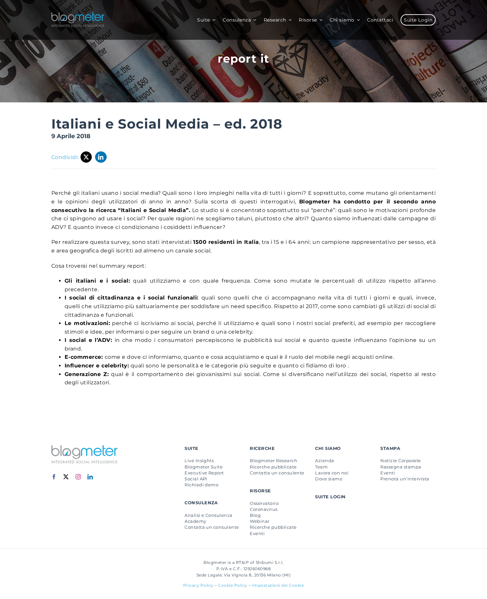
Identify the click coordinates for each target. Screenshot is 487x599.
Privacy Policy (198, 585)
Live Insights (199, 460)
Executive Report (204, 472)
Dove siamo (328, 478)
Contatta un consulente (212, 527)
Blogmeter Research (273, 460)
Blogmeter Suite (204, 466)
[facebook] (54, 476)
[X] (86, 157)
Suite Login (330, 496)
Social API (196, 478)
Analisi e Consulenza (209, 515)
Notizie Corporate (400, 460)
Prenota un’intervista (404, 478)
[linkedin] (90, 476)
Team (321, 466)
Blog (255, 515)
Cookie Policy (232, 585)
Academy (195, 521)
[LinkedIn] (100, 157)
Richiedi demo (201, 484)
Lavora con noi (332, 472)
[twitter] (66, 476)
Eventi (257, 533)
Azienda (324, 460)
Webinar (259, 521)
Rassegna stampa (400, 466)
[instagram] (78, 476)
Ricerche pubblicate (273, 466)
